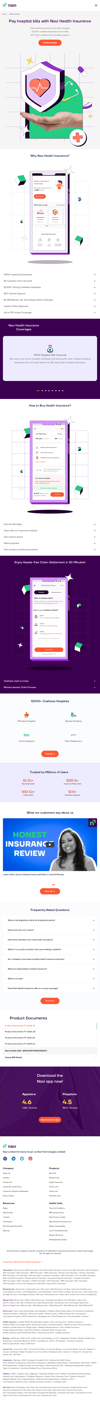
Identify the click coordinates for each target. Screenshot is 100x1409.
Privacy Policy (8, 1196)
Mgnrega (16, 1360)
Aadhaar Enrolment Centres (40, 1382)
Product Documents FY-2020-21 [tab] (20, 1044)
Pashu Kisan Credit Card (69, 1294)
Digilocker (34, 1374)
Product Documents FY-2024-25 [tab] (20, 1031)
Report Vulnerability (57, 1226)
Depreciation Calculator (56, 1283)
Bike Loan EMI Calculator (13, 1278)
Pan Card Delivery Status (13, 1393)
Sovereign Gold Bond (54, 1300)
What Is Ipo (19, 1300)
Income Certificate (10, 1352)
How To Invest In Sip (11, 1303)
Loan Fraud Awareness (58, 1231)
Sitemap (6, 1231)
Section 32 (7, 1354)
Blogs (5, 1208)
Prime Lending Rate (89, 1294)
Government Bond (49, 1368)
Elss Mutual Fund (61, 1303)
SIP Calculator (92, 1270)
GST (26, 1349)
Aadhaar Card (22, 1374)
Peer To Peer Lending (61, 1292)
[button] (50, 275)
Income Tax (18, 1349)
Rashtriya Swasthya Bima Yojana (78, 1365)
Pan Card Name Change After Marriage (40, 1393)
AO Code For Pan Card (41, 1390)
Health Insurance (56, 1182)
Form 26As (42, 1352)
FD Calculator (22, 1275)
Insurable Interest (55, 1325)
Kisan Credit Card (28, 1343)
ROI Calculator (81, 1281)
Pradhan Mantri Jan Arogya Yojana (16, 1325)
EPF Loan (40, 1294)
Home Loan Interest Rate (24, 1311)
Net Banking (47, 1338)
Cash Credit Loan (90, 1292)
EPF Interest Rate (10, 1365)
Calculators (7, 1222)
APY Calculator (53, 1281)
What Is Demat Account (34, 1300)
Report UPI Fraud (56, 1235)
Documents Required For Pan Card (17, 1390)
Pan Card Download (43, 1387)
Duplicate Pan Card (79, 1387)
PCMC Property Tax (66, 1314)
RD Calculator (35, 1275)
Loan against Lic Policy (12, 1292)
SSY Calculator (9, 1273)
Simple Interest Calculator (35, 1278)
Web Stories (8, 1213)
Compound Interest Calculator (60, 1278)
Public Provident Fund (28, 1352)
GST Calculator (67, 1275)
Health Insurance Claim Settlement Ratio (19, 1333)
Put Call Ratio (70, 1300)
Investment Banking (21, 1341)
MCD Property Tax (29, 1316)
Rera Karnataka (74, 1316)
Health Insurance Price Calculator (77, 1325)
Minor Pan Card (59, 1390)
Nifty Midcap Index (40, 1305)
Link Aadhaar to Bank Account (15, 1382)
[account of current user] (96, 5)
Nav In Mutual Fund (28, 1303)
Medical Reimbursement (48, 1327)
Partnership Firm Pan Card (29, 1395)
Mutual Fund (54, 1178)
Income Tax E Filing (37, 1349)
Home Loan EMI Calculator (74, 1270)
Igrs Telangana (41, 1311)
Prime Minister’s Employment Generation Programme (24, 1363)
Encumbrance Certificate (83, 1311)
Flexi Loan (45, 1289)
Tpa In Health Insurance (69, 1327)
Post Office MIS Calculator (50, 1270)
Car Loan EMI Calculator (85, 1275)
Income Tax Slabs (70, 1349)
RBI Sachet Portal (56, 1213)
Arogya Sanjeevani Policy (13, 1330)
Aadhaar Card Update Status (47, 1379)
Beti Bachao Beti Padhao (58, 1363)
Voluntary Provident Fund (31, 1368)
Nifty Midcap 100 (71, 1305)
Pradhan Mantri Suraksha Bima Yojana (33, 1322)
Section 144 (87, 1352)
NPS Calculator (36, 1273)
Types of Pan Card (10, 1395)
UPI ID (51, 1341)
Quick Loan (20, 1289)
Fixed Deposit (74, 1363)
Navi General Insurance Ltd (60, 1222)
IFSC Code (25, 1338)
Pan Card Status (18, 1387)
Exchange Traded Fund (79, 1303)
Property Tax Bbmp (10, 1314)
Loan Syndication (45, 1292)
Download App (50, 42)
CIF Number (61, 1341)
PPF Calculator (9, 1275)
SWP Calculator (50, 1273)
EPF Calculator (23, 1273)
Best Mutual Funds (45, 1303)
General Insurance (75, 1322)
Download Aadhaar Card (49, 1374)
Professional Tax (55, 1352)
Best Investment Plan (55, 1365)
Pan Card (30, 1387)
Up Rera (85, 1316)
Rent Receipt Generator (12, 1226)
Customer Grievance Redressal (15, 1191)
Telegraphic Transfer (68, 1338)
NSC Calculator (23, 1281)
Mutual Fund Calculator (68, 1273)
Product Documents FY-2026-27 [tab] (20, 1025)
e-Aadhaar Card (59, 1382)
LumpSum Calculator (51, 1275)
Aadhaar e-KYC (67, 1379)
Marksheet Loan (51, 1294)
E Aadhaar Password (35, 1376)
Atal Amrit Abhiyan (32, 1330)
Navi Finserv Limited (57, 1217)
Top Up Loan (77, 1292)
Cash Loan (53, 1191)
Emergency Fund (9, 1294)
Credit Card (36, 1338)
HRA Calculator (9, 1281)
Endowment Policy (39, 1325)
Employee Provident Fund (37, 1360)
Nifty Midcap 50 (55, 1305)
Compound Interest (75, 1341)
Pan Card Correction (61, 1387)
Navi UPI (52, 1173)
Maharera (23, 1314)
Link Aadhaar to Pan (83, 1393)
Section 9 (91, 1349)
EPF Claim (85, 1363)
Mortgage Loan (44, 1316)
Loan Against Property (12, 1316)
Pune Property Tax (59, 1316)
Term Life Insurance (58, 1322)
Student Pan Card (49, 1395)
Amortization (81, 1314)
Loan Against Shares (26, 1294)
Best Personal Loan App (60, 1289)
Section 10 (77, 1352)
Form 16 (82, 1349)
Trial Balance (42, 1341)
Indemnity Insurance (46, 1333)
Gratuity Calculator (82, 1278)
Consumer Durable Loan (81, 1289)
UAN (24, 1360)
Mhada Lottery (51, 1314)
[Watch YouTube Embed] (50, 845)
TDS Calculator (9, 1283)
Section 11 (67, 1352)
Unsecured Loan (33, 1289)
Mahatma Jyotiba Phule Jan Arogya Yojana (20, 1327)
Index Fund (81, 1300)
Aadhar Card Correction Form (57, 1376)
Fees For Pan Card (74, 1390)
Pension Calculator (87, 1273)
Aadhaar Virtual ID (77, 1376)
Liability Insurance (62, 1333)
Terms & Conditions (57, 1208)
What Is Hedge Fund (11, 1305)
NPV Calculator (67, 1281)
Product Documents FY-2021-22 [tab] (20, 1038)
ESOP (93, 1363)
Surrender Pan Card (66, 1393)
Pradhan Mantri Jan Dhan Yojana (32, 1365)
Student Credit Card (86, 1338)
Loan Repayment (29, 1292)
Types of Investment (11, 1368)
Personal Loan (55, 1196)
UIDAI (13, 1374)
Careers (6, 1178)
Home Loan (53, 1187)
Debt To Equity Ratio (11, 1343)
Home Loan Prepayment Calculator (31, 1283)
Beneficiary (7, 1341)
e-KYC (56, 1338)
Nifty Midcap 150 (86, 1305)
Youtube (6, 1217)
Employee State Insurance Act (53, 1330)
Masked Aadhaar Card (12, 1379)
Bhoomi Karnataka (36, 1314)
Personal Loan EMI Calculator (26, 1270)
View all (49, 753)
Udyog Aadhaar (28, 1379)
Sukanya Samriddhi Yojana (59, 1360)
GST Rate (17, 1354)
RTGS (33, 1341)
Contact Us (7, 1182)
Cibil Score (15, 1338)
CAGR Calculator (38, 1281)
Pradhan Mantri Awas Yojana (59, 1311)
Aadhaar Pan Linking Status (14, 1376)
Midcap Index (26, 1305)
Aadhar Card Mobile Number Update (75, 1374)
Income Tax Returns (54, 1349)
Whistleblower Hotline (58, 1240)
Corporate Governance (12, 1187)
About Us (6, 1173)
